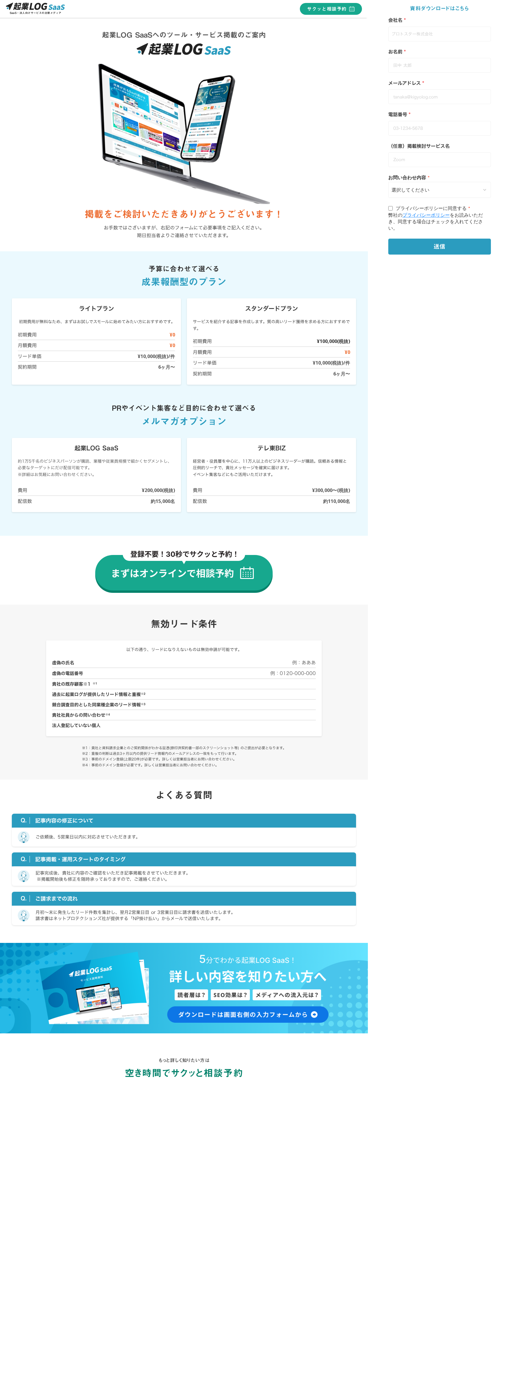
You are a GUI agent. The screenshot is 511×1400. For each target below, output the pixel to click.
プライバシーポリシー (426, 215)
